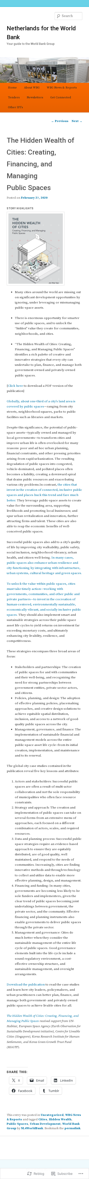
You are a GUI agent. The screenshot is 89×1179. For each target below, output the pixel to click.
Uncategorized (52, 1115)
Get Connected (60, 97)
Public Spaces (17, 1124)
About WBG (32, 87)
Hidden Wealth (60, 1119)
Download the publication (26, 984)
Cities (42, 1119)
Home (12, 87)
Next (77, 121)
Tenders (14, 97)
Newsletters (35, 97)
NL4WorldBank (32, 1128)
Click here (15, 386)
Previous (59, 121)
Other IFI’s (15, 107)
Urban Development (45, 1124)
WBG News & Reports (62, 87)
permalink (72, 1128)
